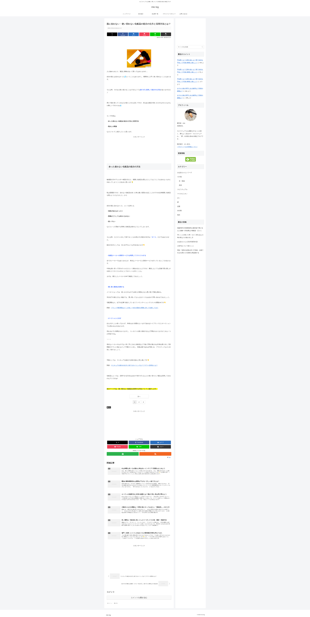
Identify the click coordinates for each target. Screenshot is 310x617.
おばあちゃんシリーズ (184, 172)
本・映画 (182, 181)
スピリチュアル (182, 189)
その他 (179, 177)
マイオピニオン (182, 194)
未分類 (179, 210)
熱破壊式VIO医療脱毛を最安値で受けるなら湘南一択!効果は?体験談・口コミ (190, 229)
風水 (109, 407)
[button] (166, 34)
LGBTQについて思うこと (185, 246)
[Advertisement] (139, 43)
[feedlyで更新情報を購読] (123, 454)
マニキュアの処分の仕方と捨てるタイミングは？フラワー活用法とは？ (134, 365)
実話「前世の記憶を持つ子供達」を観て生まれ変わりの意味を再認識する (190, 251)
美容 (180, 185)
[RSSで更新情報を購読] (155, 454)
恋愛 (178, 206)
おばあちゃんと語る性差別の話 (187, 242)
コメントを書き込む (139, 598)
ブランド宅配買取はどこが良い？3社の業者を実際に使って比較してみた (134, 308)
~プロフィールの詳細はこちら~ (187, 147)
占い (178, 198)
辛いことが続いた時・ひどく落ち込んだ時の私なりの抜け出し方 (190, 236)
